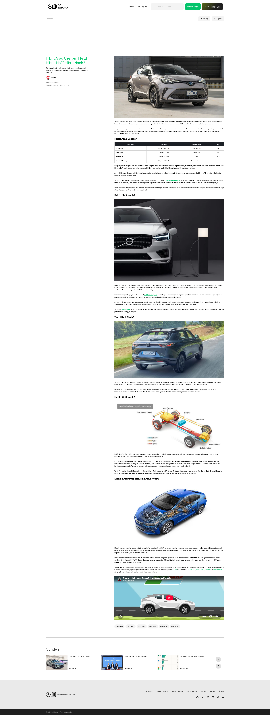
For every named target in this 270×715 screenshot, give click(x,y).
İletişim (221, 691)
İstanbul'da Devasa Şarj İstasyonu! (80, 656)
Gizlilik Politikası (162, 691)
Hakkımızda (149, 691)
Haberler (131, 7)
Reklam (203, 691)
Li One (174, 569)
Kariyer (212, 691)
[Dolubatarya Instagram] (208, 697)
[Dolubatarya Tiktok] (218, 697)
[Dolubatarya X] (203, 698)
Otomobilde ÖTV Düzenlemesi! (135, 656)
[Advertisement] (135, 40)
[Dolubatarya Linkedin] (213, 697)
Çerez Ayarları (192, 691)
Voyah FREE (200, 569)
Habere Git (73, 668)
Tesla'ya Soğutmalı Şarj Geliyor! (191, 656)
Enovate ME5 (217, 569)
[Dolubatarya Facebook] (197, 697)
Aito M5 (208, 569)
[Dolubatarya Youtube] (223, 698)
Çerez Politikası (177, 691)
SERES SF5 (191, 569)
